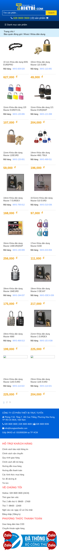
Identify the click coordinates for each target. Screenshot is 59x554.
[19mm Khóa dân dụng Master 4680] (15, 318)
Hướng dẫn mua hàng (11, 466)
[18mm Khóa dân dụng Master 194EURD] (15, 273)
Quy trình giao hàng (11, 458)
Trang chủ (8, 31)
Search (51, 13)
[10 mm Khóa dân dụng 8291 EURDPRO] (15, 46)
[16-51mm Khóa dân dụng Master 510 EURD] (43, 182)
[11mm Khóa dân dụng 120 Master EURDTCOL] (15, 92)
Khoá (26, 34)
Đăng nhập (7, 514)
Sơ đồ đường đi (9, 479)
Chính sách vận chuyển (12, 453)
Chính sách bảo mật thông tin (15, 449)
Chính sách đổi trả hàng (12, 462)
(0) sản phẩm (38, 18)
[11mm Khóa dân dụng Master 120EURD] (15, 137)
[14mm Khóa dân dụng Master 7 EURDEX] (15, 182)
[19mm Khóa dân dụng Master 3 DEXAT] (43, 273)
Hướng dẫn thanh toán (12, 470)
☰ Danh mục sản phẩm (16, 24)
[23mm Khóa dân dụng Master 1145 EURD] (15, 363)
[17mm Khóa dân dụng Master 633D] (43, 228)
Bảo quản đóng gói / (14, 34)
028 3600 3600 (21, 18)
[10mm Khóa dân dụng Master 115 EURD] (43, 46)
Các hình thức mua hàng (13, 474)
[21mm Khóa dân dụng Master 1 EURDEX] (43, 318)
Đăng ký (17, 514)
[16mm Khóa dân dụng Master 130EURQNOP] (15, 228)
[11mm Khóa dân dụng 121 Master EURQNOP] (43, 92)
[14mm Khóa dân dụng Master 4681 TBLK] (43, 137)
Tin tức (5, 483)
